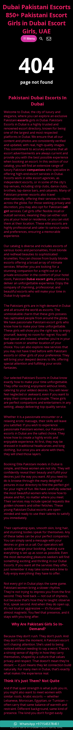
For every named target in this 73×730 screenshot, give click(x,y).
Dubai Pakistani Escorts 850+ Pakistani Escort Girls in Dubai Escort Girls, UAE (37, 19)
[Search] (41, 38)
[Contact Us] (48, 38)
